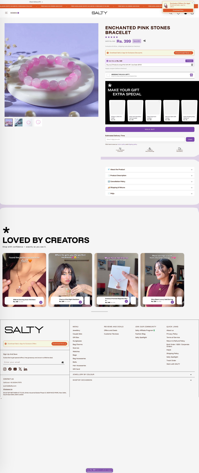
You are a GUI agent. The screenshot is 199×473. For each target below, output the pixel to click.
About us (170, 330)
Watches (76, 351)
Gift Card (76, 369)
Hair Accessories (79, 365)
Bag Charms (78, 344)
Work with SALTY (173, 364)
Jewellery (76, 330)
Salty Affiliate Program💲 (145, 330)
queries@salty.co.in (9, 386)
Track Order (171, 360)
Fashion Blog (140, 334)
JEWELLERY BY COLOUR (83, 374)
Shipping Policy (173, 353)
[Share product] (144, 41)
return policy (121, 144)
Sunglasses (77, 341)
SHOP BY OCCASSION (82, 380)
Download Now (182, 53)
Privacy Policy (172, 334)
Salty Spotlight (141, 337)
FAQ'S (169, 350)
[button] (112, 37)
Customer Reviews (111, 334)
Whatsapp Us (7, 389)
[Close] (192, 3)
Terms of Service (173, 337)
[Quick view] (40, 302)
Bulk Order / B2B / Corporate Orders (178, 345)
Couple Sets (77, 334)
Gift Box (76, 337)
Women (13, 13)
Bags (75, 355)
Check (190, 139)
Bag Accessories (79, 358)
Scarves (76, 348)
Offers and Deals (110, 330)
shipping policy (132, 144)
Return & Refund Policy (176, 341)
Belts (75, 362)
